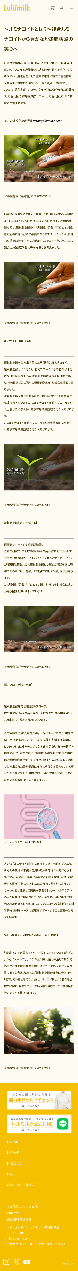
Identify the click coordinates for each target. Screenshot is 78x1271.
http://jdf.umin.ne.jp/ (47, 121)
